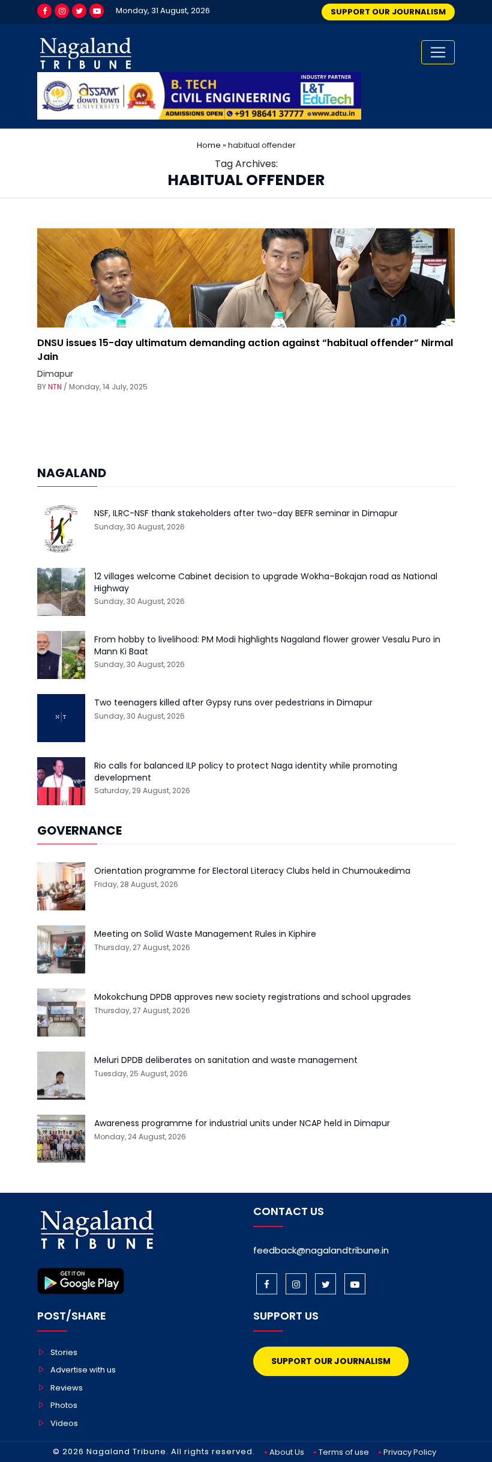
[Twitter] (79, 11)
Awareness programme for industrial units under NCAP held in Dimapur (242, 1123)
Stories (63, 1352)
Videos (64, 1423)
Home (209, 145)
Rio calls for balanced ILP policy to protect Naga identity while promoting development (245, 772)
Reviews (66, 1387)
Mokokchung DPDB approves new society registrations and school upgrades (252, 997)
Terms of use (344, 1452)
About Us (286, 1452)
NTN (55, 387)
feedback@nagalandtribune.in (321, 1250)
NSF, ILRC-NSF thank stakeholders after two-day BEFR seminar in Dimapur (246, 513)
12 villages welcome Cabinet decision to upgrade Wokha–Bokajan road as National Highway (265, 582)
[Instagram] (62, 11)
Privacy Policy (409, 1452)
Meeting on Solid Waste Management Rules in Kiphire (205, 934)
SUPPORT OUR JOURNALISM (388, 11)
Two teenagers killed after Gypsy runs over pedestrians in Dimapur (233, 702)
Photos (63, 1405)
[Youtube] (96, 11)
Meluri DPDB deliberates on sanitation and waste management (226, 1060)
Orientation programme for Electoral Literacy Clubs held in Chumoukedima (252, 871)
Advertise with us (83, 1369)
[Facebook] (44, 11)
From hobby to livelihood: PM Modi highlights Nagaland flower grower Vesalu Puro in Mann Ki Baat (267, 645)
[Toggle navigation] (438, 52)
